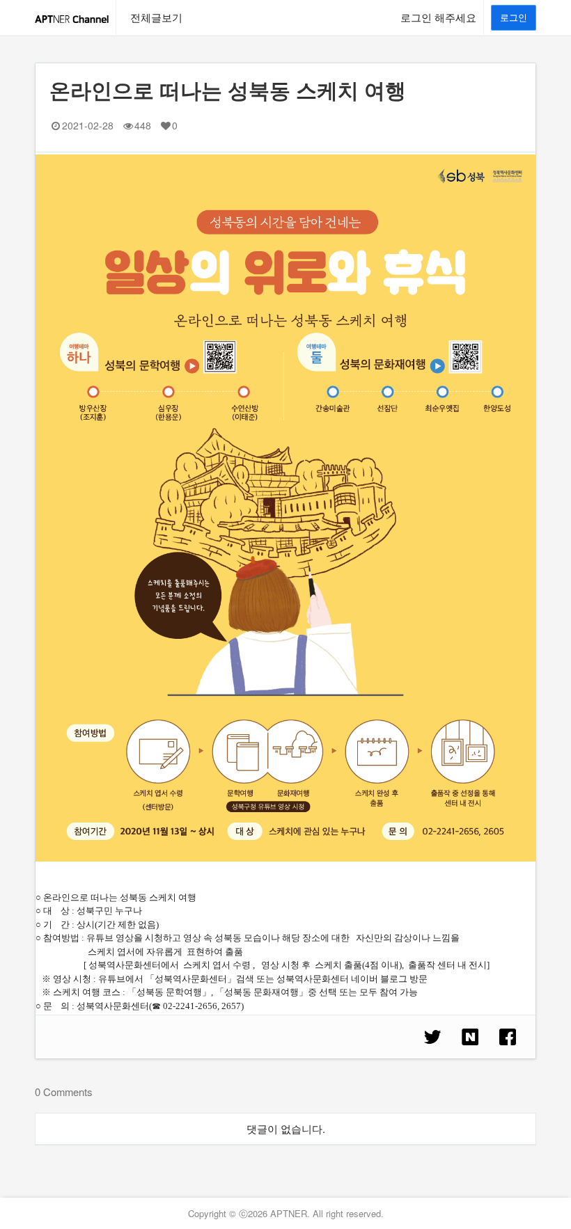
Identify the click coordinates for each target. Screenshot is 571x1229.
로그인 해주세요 (438, 17)
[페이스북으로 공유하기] (507, 1037)
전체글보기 (156, 17)
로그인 (513, 17)
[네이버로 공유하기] (470, 1037)
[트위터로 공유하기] (432, 1037)
